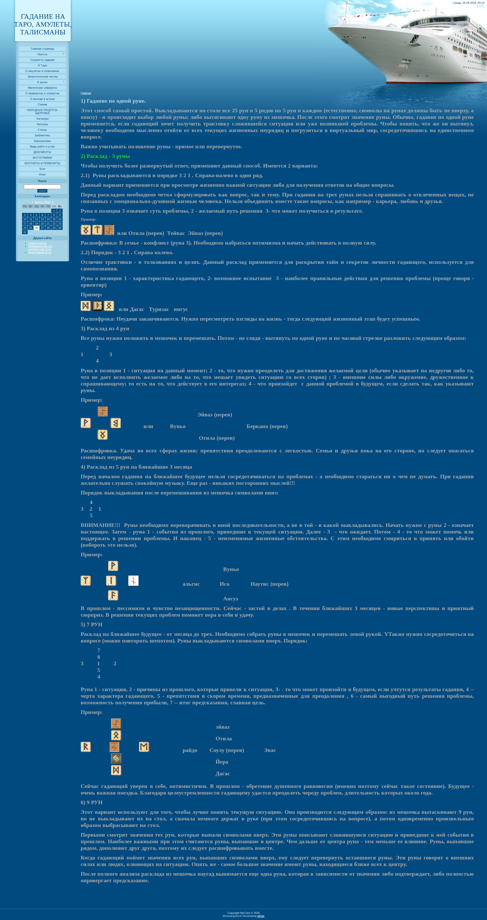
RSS (481, 5)
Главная (86, 93)
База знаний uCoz (39, 252)
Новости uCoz (37, 243)
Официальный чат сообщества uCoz (40, 248)
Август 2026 (42, 202)
